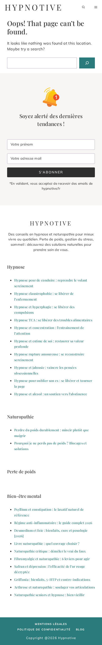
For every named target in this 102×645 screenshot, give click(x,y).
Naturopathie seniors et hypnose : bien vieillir (49, 595)
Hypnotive (34, 7)
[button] (83, 7)
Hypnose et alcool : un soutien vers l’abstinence (50, 394)
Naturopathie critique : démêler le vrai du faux (50, 551)
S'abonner (51, 172)
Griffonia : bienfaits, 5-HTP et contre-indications (52, 579)
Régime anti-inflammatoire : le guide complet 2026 (53, 522)
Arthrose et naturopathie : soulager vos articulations (54, 587)
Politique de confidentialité (43, 629)
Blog (80, 629)
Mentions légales (51, 624)
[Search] (87, 62)
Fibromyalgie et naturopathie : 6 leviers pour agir (52, 559)
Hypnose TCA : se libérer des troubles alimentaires (53, 320)
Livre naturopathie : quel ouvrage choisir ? (47, 543)
